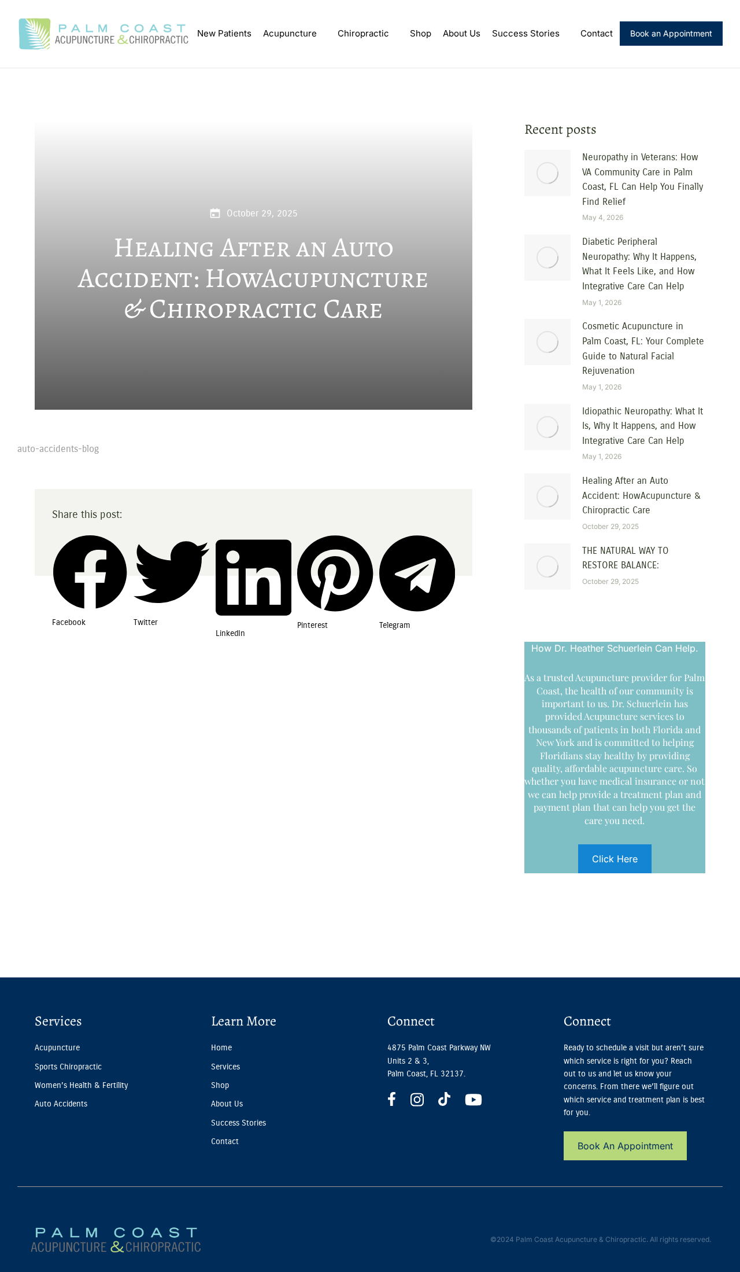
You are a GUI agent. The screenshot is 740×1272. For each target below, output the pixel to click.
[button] (90, 546)
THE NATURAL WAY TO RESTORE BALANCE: (625, 558)
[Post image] (547, 173)
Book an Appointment (671, 33)
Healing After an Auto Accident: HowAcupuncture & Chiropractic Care (641, 495)
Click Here (615, 859)
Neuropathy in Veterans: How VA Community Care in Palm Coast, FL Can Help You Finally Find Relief (642, 179)
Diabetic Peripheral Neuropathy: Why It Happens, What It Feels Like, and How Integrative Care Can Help (639, 264)
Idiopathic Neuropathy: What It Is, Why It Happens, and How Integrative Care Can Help (642, 426)
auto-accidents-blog (58, 448)
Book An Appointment (625, 1146)
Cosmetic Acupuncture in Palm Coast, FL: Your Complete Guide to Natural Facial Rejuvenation (643, 348)
